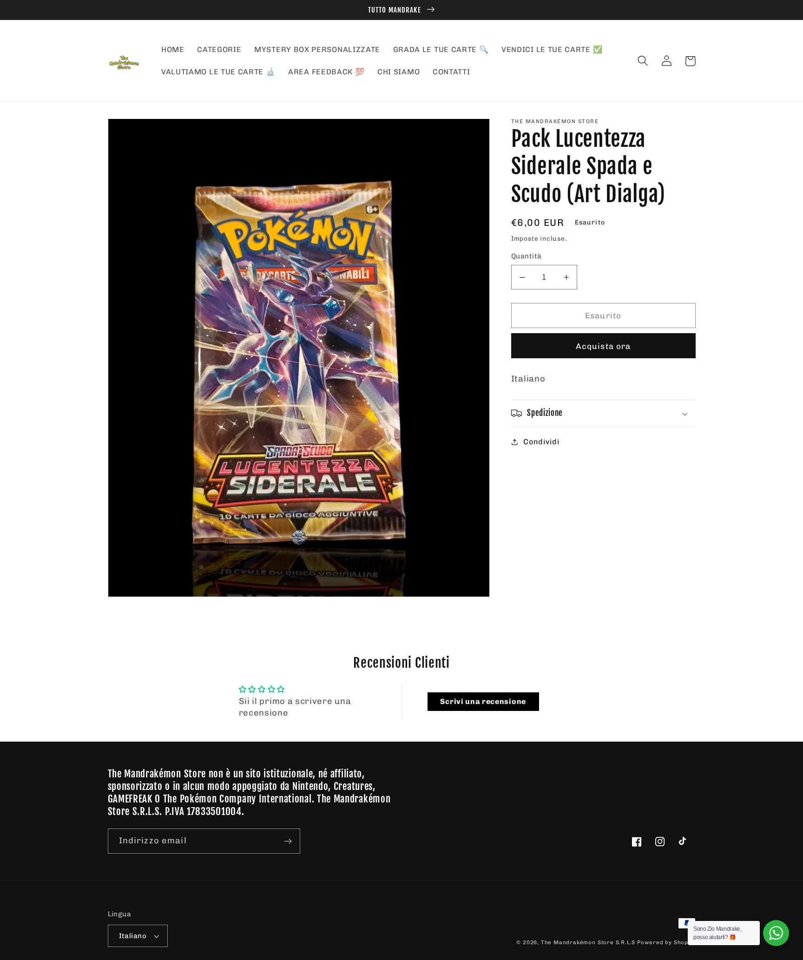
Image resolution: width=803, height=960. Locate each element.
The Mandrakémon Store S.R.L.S (588, 942)
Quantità (526, 256)
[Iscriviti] (288, 841)
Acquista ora (603, 346)
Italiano (133, 936)
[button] (643, 61)
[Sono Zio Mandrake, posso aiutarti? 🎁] (776, 933)
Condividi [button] (541, 441)
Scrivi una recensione (483, 701)
